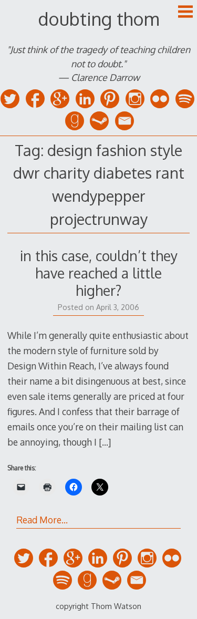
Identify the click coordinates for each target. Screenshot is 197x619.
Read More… (42, 519)
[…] (105, 442)
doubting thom (98, 18)
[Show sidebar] (185, 12)
